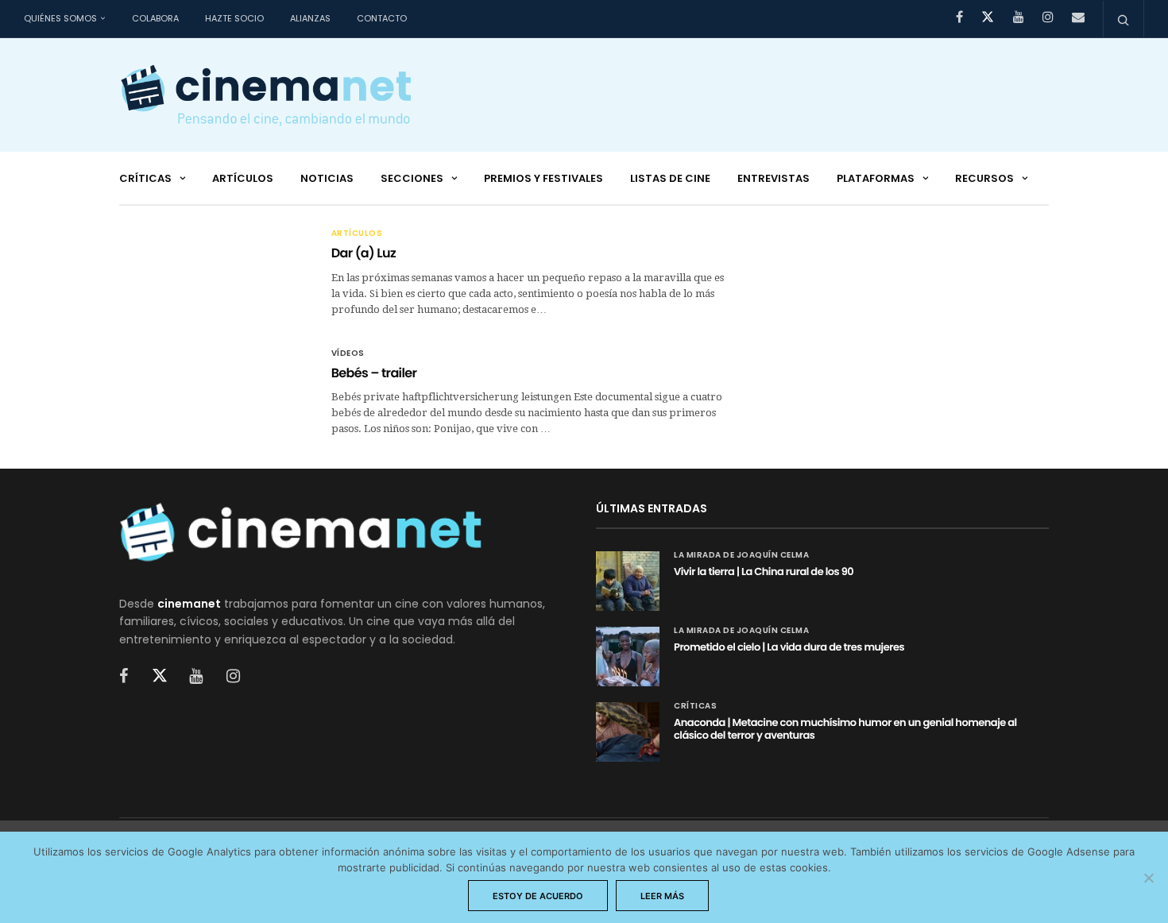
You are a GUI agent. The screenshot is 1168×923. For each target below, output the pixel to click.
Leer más (662, 896)
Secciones (412, 178)
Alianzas (310, 18)
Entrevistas (773, 178)
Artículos (242, 178)
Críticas (145, 178)
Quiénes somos (60, 18)
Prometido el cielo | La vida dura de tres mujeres (789, 647)
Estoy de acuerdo (538, 896)
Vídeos (348, 353)
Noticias (327, 178)
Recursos (984, 178)
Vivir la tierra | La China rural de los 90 (763, 571)
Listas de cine (670, 178)
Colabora (155, 18)
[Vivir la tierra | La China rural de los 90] (627, 581)
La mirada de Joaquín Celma (741, 555)
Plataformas (876, 178)
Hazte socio (234, 18)
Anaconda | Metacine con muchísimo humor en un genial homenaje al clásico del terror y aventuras (845, 729)
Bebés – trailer (374, 373)
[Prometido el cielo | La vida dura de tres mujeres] (627, 656)
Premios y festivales (543, 178)
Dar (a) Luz (363, 253)
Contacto (382, 18)
